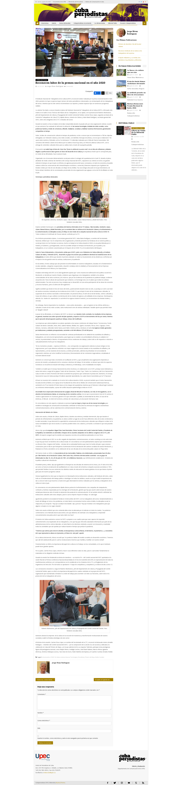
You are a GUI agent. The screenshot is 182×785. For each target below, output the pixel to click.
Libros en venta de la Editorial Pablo (138, 132)
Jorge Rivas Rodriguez (55, 86)
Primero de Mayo (90, 657)
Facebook (107, 783)
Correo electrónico (43, 720)
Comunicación (46, 657)
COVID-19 (53, 657)
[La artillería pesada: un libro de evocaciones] (121, 94)
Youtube (129, 783)
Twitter (114, 783)
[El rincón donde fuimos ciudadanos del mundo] (121, 83)
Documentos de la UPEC (59, 2)
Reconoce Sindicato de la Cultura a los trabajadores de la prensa (130, 52)
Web (38, 728)
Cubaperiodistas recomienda (82, 23)
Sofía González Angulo (135, 88)
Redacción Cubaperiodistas (133, 114)
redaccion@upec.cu (50, 772)
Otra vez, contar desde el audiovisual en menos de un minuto (46, 680)
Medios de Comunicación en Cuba (95, 2)
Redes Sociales (99, 657)
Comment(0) (69, 86)
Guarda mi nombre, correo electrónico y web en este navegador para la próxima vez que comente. (67, 738)
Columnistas (45, 23)
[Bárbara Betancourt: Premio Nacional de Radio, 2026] (121, 106)
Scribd (135, 783)
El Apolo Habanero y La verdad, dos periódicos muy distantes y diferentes (129, 59)
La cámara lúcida (99, 23)
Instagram (121, 783)
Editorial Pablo (112, 23)
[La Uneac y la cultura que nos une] (121, 72)
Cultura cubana (60, 657)
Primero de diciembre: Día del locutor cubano (129, 45)
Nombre (40, 713)
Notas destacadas (64, 23)
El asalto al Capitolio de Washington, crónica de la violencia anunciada (104, 680)
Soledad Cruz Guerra (135, 100)
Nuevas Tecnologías (71, 657)
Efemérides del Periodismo (76, 2)
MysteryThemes (60, 782)
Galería (54, 23)
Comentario (41, 694)
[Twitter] (103, 93)
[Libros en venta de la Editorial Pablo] (123, 130)
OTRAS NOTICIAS (41, 80)
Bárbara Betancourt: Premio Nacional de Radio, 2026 (135, 106)
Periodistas (81, 657)
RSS (142, 783)
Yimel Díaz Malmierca (135, 77)
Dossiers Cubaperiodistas (128, 23)
